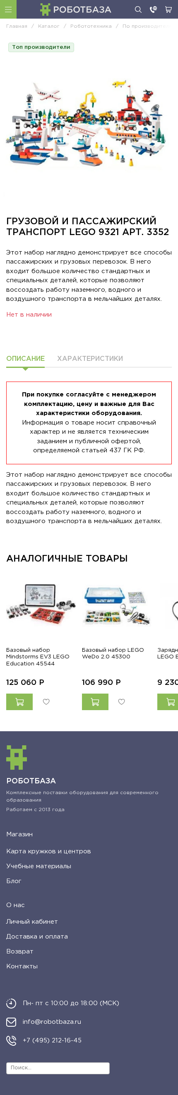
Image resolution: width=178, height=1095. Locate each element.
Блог (14, 881)
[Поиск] (138, 9)
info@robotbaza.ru (52, 1022)
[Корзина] (168, 9)
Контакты (22, 966)
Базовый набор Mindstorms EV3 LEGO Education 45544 (38, 656)
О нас (15, 905)
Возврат (20, 951)
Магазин (19, 834)
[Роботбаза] (75, 9)
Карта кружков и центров (48, 851)
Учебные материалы (38, 866)
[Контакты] (153, 9)
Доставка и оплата (37, 936)
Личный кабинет (32, 922)
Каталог (8, 9)
